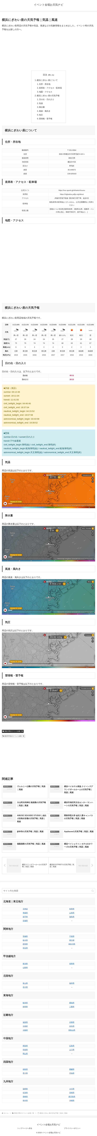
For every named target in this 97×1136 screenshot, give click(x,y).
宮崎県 (71, 1093)
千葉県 (71, 936)
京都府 (25, 1026)
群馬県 (25, 944)
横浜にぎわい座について (47, 80)
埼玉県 (25, 948)
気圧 (41, 115)
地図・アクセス (45, 92)
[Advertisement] (48, 51)
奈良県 (71, 1026)
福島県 (71, 917)
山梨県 (25, 968)
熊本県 (25, 1100)
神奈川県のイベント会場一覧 (13, 731)
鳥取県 (25, 1046)
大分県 (71, 1089)
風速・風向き (44, 111)
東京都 (71, 940)
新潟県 (25, 964)
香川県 (25, 1073)
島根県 (25, 1050)
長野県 (71, 964)
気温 (41, 103)
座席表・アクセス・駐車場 (50, 88)
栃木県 (25, 940)
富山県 (25, 983)
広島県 (71, 1046)
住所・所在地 (44, 84)
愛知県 (71, 1003)
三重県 (71, 1007)
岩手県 (25, 917)
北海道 (25, 909)
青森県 (25, 913)
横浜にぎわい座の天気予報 (48, 95)
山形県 (71, 913)
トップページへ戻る (24, 1128)
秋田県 (71, 909)
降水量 (42, 107)
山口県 (71, 1050)
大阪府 (25, 1030)
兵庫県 (71, 1022)
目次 (45, 75)
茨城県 (25, 936)
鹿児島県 (71, 1097)
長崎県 (25, 1097)
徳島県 (25, 1069)
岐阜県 (25, 1003)
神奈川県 (71, 944)
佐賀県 (25, 1093)
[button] (93, 890)
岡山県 (25, 1054)
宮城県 (25, 921)
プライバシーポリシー (72, 1128)
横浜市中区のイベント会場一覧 (14, 736)
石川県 (25, 987)
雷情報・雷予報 (45, 119)
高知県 (71, 1073)
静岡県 (25, 1007)
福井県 (71, 983)
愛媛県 (71, 1069)
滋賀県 (25, 1022)
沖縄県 (71, 1100)
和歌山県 (71, 1030)
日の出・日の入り (46, 99)
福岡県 (25, 1089)
